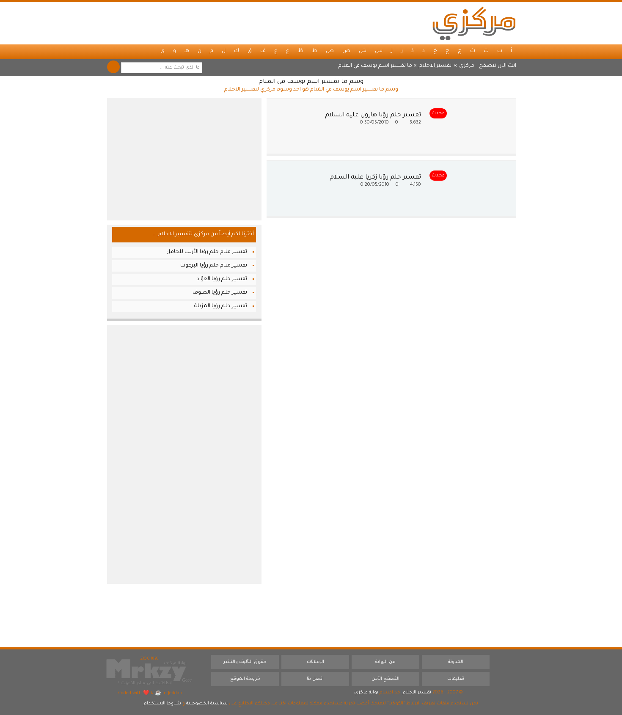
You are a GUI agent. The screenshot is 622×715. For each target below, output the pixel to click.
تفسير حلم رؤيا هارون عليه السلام (373, 115)
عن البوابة (385, 662)
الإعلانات (315, 662)
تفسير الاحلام (435, 66)
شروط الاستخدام (162, 703)
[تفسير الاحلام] (474, 23)
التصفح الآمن (385, 679)
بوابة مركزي (366, 692)
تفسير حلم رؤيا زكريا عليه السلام (375, 177)
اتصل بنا (315, 679)
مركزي (466, 66)
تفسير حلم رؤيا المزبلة (220, 306)
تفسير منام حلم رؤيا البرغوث (213, 266)
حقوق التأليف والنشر (245, 662)
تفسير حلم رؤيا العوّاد (222, 279)
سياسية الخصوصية (207, 703)
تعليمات (455, 679)
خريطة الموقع (245, 679)
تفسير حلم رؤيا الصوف (220, 293)
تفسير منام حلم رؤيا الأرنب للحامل (206, 252)
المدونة (455, 662)
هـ (186, 51)
